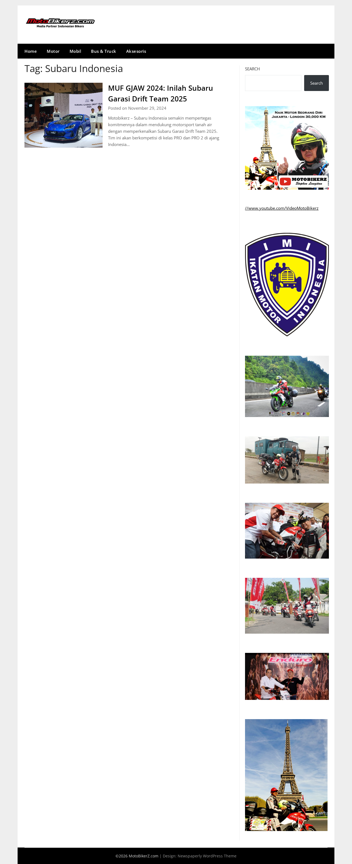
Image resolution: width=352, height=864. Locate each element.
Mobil (75, 51)
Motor (53, 51)
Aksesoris (136, 51)
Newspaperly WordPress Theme (207, 856)
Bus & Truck (103, 51)
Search (252, 68)
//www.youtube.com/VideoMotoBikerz (281, 208)
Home (30, 51)
